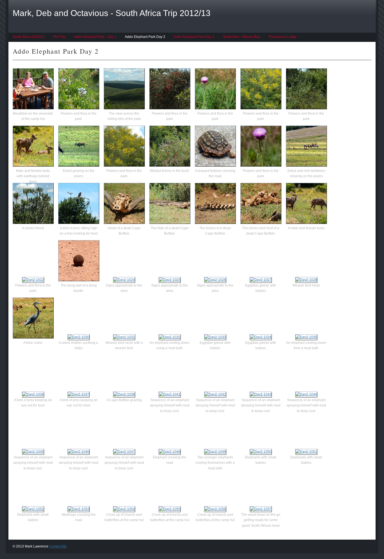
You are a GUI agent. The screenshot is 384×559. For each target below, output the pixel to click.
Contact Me (58, 546)
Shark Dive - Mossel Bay (241, 37)
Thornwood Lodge (282, 37)
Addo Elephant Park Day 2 (145, 37)
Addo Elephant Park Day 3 (194, 37)
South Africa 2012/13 (28, 37)
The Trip (59, 37)
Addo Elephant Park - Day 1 (95, 37)
